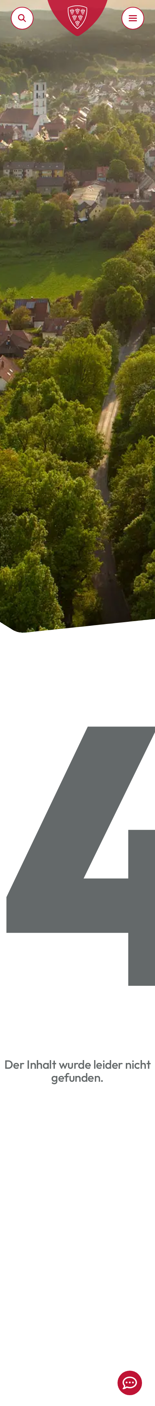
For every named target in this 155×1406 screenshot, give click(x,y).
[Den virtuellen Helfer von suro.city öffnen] (130, 1383)
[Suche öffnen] (22, 18)
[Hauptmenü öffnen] (132, 18)
